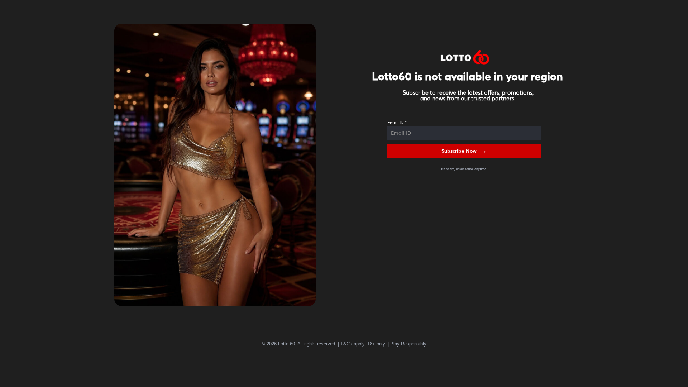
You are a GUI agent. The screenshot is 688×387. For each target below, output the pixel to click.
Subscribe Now (459, 151)
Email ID (397, 123)
